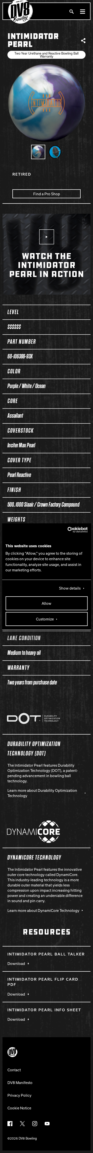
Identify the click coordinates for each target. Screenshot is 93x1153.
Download (16, 963)
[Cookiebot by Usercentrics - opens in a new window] (66, 530)
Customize (45, 618)
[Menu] (82, 11)
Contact (14, 1069)
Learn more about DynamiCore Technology (43, 910)
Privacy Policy (19, 1095)
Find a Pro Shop (46, 193)
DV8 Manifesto (19, 1082)
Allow (46, 603)
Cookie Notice (19, 1107)
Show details (70, 588)
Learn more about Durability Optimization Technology (42, 793)
